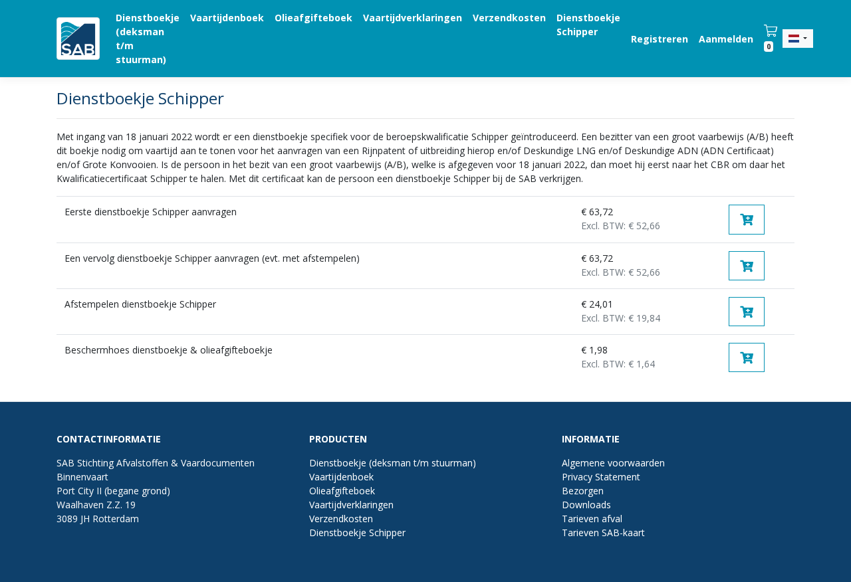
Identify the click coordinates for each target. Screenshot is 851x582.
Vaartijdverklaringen (412, 17)
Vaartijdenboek (227, 17)
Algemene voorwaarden (613, 462)
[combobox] (798, 38)
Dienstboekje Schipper (588, 24)
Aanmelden (726, 39)
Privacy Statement (601, 476)
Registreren (659, 39)
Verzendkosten (509, 17)
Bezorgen (583, 490)
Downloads (586, 504)
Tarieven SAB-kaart (603, 532)
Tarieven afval (592, 518)
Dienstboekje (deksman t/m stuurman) (148, 38)
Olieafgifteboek (313, 17)
